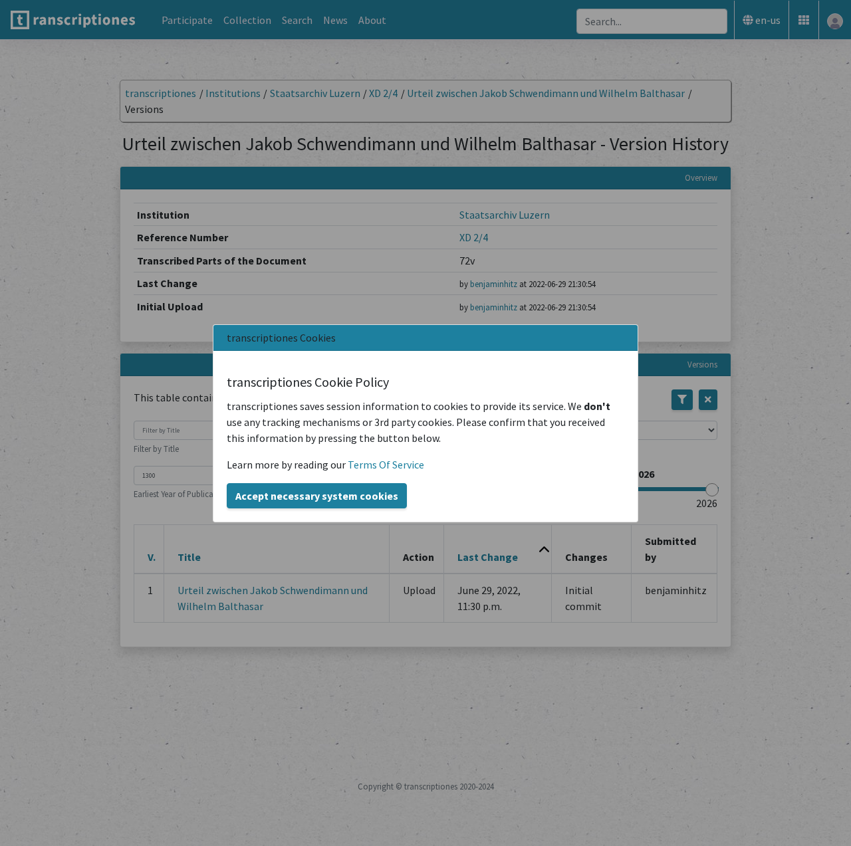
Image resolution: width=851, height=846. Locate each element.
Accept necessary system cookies (316, 495)
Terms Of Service (386, 464)
